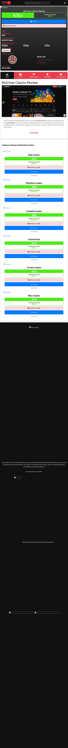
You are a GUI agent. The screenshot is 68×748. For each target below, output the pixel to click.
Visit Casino (34, 171)
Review (7, 76)
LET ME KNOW (41, 62)
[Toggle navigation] (65, 3)
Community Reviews (34, 76)
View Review (34, 175)
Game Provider (47, 76)
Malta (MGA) (6, 50)
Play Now (35, 21)
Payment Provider (60, 76)
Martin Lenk (41, 57)
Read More (34, 133)
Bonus (20, 76)
